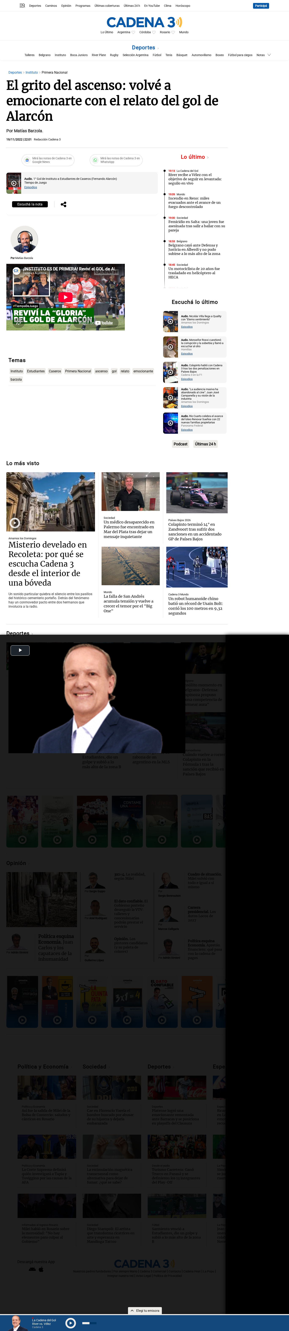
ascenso (101, 371)
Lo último (194, 157)
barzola (16, 379)
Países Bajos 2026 (179, 520)
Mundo (184, 32)
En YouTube (152, 6)
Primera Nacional (78, 371)
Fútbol (157, 55)
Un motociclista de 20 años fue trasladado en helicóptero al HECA (194, 273)
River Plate (99, 55)
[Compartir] (63, 204)
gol (114, 371)
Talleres (29, 55)
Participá (261, 6)
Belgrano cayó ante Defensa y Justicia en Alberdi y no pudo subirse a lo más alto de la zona (194, 249)
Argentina (123, 32)
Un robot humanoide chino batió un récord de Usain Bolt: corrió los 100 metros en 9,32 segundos (195, 606)
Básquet (181, 55)
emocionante (143, 371)
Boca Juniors (79, 55)
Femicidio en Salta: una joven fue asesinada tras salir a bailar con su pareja (196, 226)
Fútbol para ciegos (240, 55)
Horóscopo (183, 6)
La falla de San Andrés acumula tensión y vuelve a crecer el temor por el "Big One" (128, 603)
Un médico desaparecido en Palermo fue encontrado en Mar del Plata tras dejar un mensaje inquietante (129, 529)
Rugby (114, 55)
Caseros (55, 371)
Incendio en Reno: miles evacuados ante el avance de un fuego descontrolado (194, 202)
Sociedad (182, 217)
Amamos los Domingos (22, 538)
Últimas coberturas (107, 6)
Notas (261, 55)
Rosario (165, 32)
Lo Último (107, 32)
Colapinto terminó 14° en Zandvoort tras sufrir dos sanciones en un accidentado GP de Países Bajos (195, 531)
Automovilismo (201, 55)
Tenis (168, 55)
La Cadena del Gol (187, 170)
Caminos (51, 6)
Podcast (180, 444)
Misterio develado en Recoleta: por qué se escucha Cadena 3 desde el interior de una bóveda (47, 564)
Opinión (66, 6)
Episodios (30, 187)
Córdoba (145, 32)
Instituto (60, 55)
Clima (167, 6)
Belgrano (45, 55)
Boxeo (220, 55)
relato (125, 371)
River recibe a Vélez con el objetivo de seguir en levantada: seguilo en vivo (195, 179)
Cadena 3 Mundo (178, 594)
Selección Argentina (136, 55)
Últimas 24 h (132, 6)
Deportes (35, 6)
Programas (83, 6)
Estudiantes (36, 371)
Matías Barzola (24, 258)
